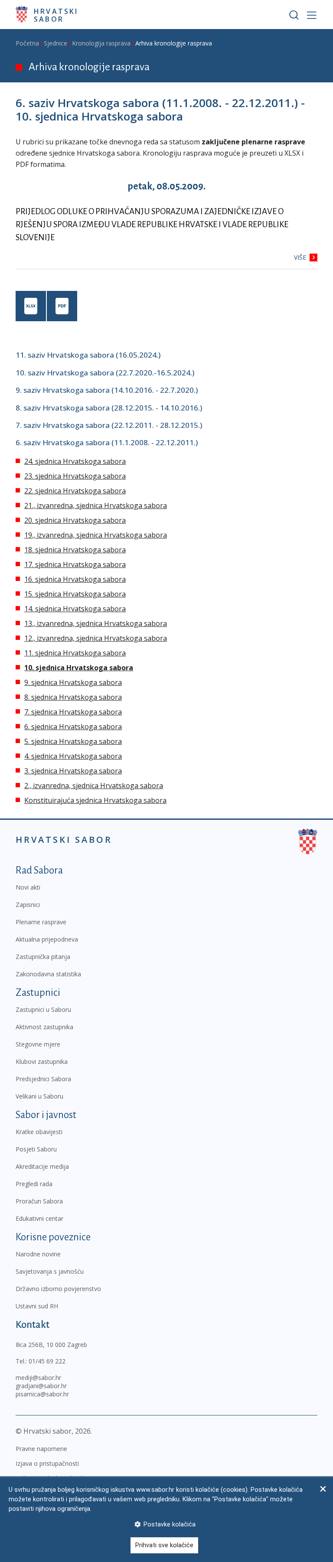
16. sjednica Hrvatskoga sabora (75, 579)
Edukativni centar (39, 1218)
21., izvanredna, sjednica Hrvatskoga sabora (95, 505)
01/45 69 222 (47, 1361)
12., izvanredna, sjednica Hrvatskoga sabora (95, 638)
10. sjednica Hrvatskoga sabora (78, 667)
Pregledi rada (34, 1184)
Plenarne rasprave (41, 922)
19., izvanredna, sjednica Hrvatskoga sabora (95, 535)
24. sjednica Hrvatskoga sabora (75, 461)
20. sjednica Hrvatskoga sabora (75, 520)
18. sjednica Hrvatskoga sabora (75, 549)
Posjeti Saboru (36, 1149)
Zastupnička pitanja (43, 956)
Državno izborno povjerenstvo (58, 1289)
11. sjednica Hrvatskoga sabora (75, 653)
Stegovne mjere (38, 1044)
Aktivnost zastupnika (44, 1027)
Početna (27, 43)
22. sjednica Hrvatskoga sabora (75, 491)
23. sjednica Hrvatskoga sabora (75, 476)
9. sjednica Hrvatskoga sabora (73, 682)
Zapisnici (28, 904)
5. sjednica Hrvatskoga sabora (73, 741)
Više (300, 257)
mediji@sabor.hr (38, 1377)
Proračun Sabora (39, 1201)
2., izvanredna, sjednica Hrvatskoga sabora (93, 785)
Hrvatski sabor (56, 15)
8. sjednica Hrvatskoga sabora (73, 697)
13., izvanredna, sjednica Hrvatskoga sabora (95, 623)
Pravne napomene (41, 1449)
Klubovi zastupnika (42, 1061)
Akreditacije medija (42, 1166)
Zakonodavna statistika (48, 974)
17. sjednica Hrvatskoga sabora (75, 564)
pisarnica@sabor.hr (42, 1394)
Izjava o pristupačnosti (47, 1463)
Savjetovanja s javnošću (50, 1271)
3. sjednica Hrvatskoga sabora (73, 771)
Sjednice (55, 43)
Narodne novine (38, 1254)
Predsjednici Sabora (43, 1079)
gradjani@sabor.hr (41, 1386)
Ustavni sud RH (37, 1306)
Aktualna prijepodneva (47, 939)
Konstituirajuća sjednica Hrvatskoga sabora (95, 800)
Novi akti (28, 887)
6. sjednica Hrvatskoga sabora (73, 726)
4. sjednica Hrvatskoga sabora (73, 756)
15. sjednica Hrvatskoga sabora (75, 594)
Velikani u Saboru (39, 1096)
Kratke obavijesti (39, 1132)
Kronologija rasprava (101, 43)
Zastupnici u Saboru (43, 1009)
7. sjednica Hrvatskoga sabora (73, 712)
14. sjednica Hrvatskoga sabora (75, 608)
